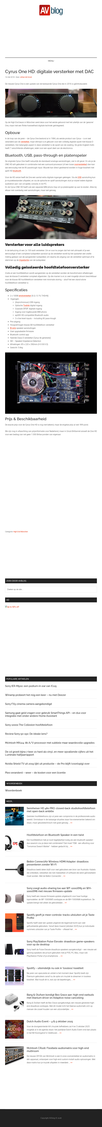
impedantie (24, 260)
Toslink (26, 305)
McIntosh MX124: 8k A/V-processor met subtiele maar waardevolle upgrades (50, 742)
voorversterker (80, 164)
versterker (25, 142)
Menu (51, 61)
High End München (20, 532)
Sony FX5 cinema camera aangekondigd (28, 703)
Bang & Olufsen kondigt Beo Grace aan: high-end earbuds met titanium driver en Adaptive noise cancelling (60, 996)
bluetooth (17, 171)
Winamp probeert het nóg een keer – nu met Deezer (35, 694)
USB (79, 177)
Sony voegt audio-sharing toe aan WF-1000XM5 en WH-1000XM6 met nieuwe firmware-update (59, 890)
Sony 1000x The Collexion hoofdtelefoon (28, 724)
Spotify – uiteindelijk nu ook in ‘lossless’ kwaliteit (55, 968)
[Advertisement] (51, 36)
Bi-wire (13, 328)
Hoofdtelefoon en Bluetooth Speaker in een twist (55, 834)
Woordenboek (13, 790)
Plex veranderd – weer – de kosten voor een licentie (35, 772)
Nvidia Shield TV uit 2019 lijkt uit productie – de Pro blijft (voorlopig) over (47, 763)
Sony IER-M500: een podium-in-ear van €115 (31, 686)
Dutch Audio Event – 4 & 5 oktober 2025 (50, 1021)
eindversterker (25, 296)
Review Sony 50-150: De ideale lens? (26, 733)
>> (71, 823)
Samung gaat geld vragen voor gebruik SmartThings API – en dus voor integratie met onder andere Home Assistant (45, 714)
